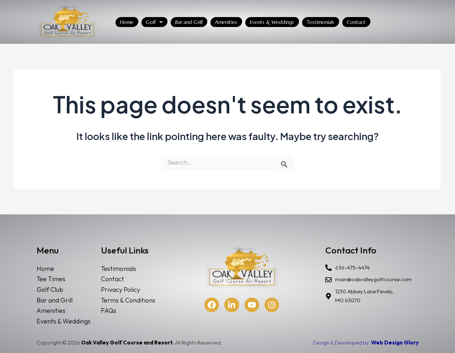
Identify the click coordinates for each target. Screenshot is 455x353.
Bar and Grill (189, 22)
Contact (356, 22)
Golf (151, 22)
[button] (154, 22)
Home (127, 22)
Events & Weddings (272, 22)
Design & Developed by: (366, 342)
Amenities (226, 22)
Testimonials (320, 22)
